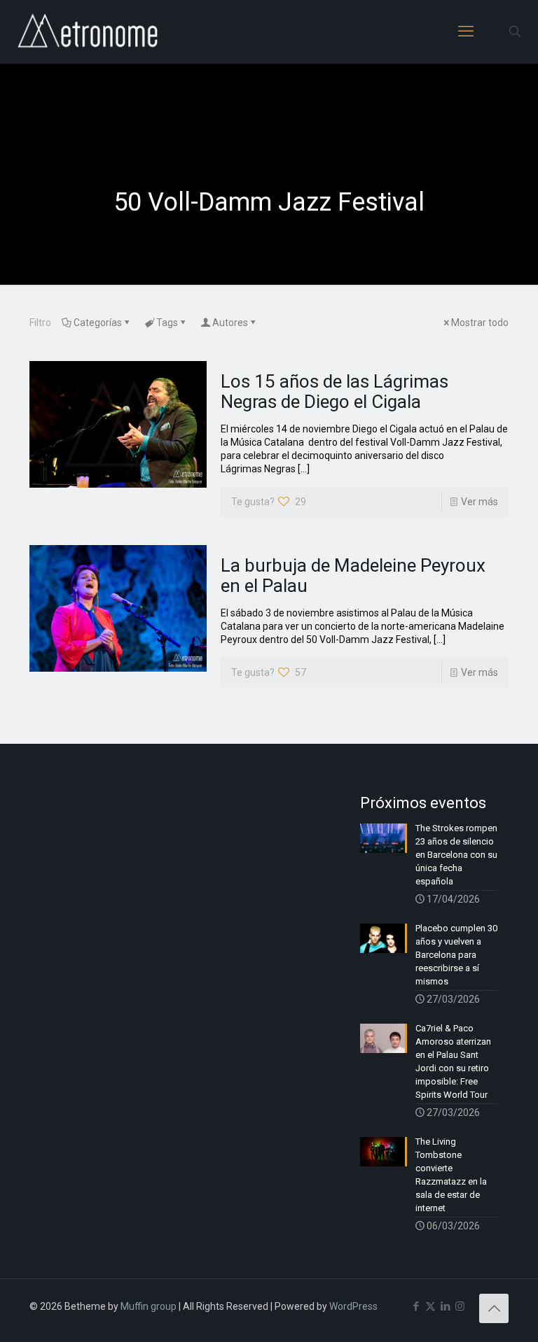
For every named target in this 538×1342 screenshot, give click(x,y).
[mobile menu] (466, 31)
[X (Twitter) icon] (430, 1306)
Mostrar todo (480, 322)
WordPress (353, 1306)
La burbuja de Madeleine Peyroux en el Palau (353, 575)
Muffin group (148, 1306)
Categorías (98, 322)
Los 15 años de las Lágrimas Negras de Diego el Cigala (334, 391)
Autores (230, 322)
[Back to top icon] (494, 1308)
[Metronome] (89, 31)
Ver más (479, 501)
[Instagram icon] (460, 1306)
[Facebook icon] (416, 1306)
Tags (167, 322)
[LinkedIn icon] (445, 1306)
